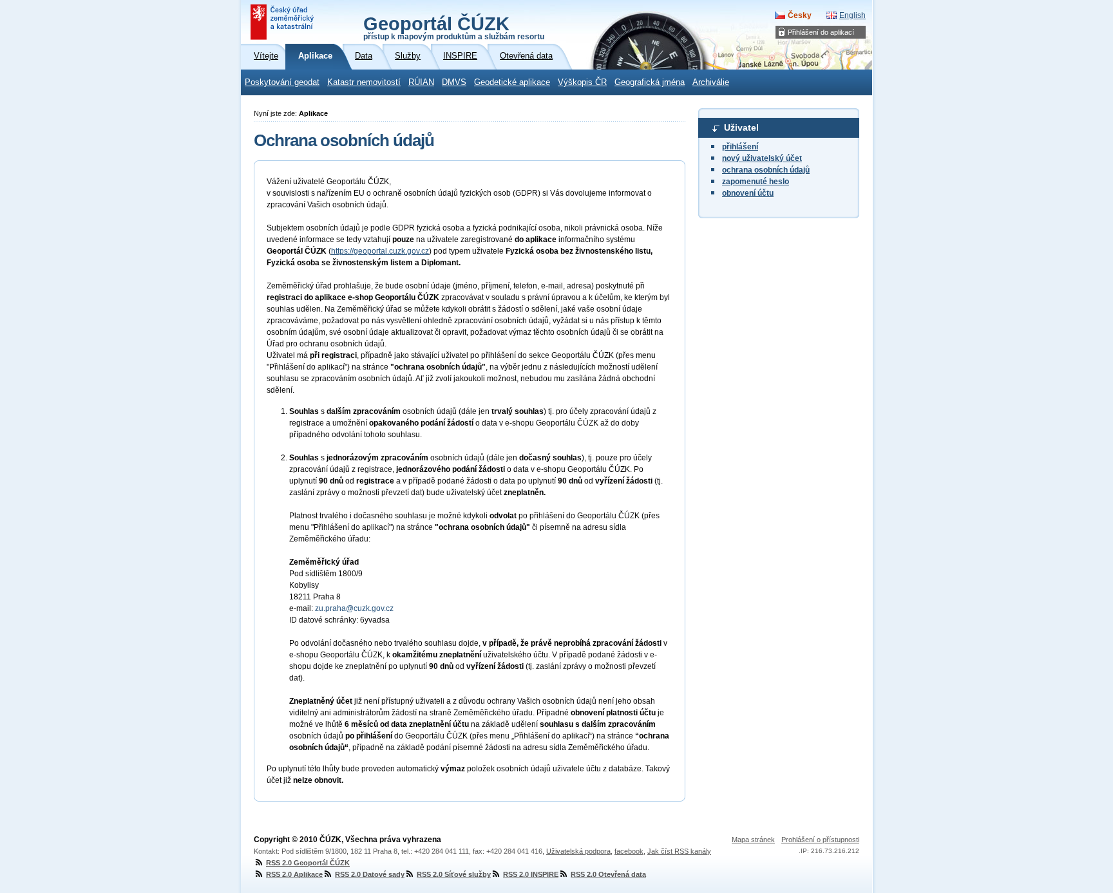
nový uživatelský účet (762, 158)
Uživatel (741, 127)
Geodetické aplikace (512, 82)
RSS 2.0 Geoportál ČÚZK (308, 863)
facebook (628, 851)
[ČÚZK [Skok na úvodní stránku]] (283, 22)
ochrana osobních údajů (766, 169)
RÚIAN (421, 82)
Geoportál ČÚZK (453, 27)
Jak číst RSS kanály (679, 851)
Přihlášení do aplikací (821, 32)
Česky (800, 15)
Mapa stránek (753, 839)
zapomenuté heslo (755, 181)
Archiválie (710, 82)
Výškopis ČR (582, 82)
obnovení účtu (748, 193)
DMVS (454, 82)
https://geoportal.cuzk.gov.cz (380, 251)
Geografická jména (649, 82)
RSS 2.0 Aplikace (294, 874)
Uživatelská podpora (578, 851)
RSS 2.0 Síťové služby (454, 874)
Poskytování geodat (282, 82)
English (852, 15)
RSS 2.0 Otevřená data (608, 874)
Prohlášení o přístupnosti (820, 839)
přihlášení (740, 146)
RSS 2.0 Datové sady (369, 874)
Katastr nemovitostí (364, 82)
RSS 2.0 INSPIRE (530, 874)
